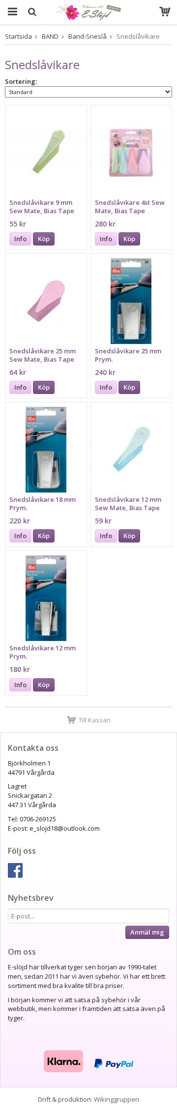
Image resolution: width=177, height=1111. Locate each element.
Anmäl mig (147, 932)
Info (20, 238)
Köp (44, 238)
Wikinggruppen (116, 1099)
